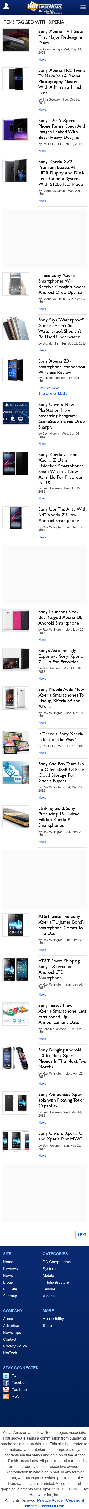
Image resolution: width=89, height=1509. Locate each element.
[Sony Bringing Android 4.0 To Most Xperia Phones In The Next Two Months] (16, 1058)
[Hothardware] (44, 7)
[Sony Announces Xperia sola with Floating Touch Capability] (16, 1103)
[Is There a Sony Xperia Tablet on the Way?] (16, 742)
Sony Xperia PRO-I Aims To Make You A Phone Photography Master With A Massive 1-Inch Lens (61, 81)
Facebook (20, 1383)
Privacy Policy (15, 1346)
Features (44, 388)
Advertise (11, 1326)
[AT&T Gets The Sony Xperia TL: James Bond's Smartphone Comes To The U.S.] (16, 925)
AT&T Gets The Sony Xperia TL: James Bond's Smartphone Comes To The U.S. (61, 924)
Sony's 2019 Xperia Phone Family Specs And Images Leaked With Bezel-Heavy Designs (61, 129)
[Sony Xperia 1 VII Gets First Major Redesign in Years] (16, 40)
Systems (50, 1269)
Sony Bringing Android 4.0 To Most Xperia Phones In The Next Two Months (62, 1058)
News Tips (12, 1333)
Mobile (62, 393)
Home (8, 1262)
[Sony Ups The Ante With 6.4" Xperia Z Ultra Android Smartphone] (16, 518)
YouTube (19, 1389)
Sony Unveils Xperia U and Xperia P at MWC (60, 1136)
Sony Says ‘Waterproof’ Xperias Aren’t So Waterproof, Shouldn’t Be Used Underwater (61, 328)
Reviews (10, 1269)
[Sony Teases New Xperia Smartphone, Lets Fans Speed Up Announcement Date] (16, 1014)
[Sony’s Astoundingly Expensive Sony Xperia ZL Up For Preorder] (16, 659)
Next (82, 1235)
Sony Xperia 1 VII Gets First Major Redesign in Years (60, 36)
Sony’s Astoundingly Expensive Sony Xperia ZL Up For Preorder (60, 656)
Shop (47, 1326)
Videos (49, 1296)
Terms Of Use (52, 1506)
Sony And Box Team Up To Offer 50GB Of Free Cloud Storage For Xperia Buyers (61, 772)
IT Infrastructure (56, 1282)
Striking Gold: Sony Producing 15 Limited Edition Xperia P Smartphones (59, 816)
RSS (16, 1396)
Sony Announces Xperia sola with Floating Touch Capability (61, 1099)
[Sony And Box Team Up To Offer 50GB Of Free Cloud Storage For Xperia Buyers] (16, 772)
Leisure (49, 1289)
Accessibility (53, 1319)
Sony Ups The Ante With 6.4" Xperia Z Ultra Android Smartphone (62, 514)
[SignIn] (9, 6)
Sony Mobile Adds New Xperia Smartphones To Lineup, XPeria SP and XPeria (61, 697)
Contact (9, 1339)
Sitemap (10, 1296)
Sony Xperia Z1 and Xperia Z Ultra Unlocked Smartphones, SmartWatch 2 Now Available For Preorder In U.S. (61, 469)
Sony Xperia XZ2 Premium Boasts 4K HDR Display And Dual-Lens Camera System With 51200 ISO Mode (61, 173)
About (8, 1319)
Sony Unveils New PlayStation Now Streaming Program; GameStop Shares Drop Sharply (61, 416)
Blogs (8, 1282)
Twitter (17, 1376)
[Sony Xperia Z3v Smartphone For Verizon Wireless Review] (16, 370)
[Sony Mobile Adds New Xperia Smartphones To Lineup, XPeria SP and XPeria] (16, 698)
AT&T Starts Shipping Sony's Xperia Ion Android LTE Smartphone (59, 969)
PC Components (57, 1262)
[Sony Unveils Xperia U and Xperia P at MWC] (16, 1142)
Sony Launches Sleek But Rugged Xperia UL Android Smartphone (60, 617)
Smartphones (47, 393)
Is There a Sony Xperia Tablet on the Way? (60, 736)
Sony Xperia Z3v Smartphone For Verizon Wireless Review (61, 366)
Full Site (10, 1289)
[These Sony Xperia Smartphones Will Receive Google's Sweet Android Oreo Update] (16, 284)
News (42, 59)
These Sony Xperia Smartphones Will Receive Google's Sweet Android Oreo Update (61, 283)
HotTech (10, 1353)
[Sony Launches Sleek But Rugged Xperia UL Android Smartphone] (16, 620)
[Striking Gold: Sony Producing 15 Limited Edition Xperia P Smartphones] (16, 817)
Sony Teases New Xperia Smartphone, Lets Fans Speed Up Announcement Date (62, 1013)
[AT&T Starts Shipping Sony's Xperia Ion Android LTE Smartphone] (16, 969)
